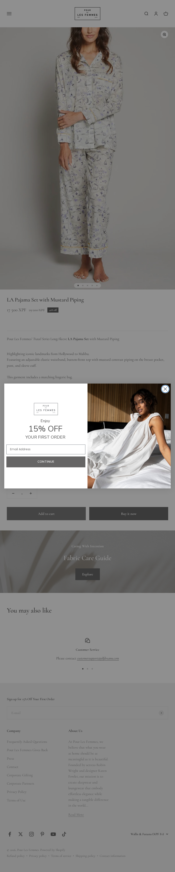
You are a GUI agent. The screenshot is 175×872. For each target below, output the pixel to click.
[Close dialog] (165, 389)
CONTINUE (46, 462)
